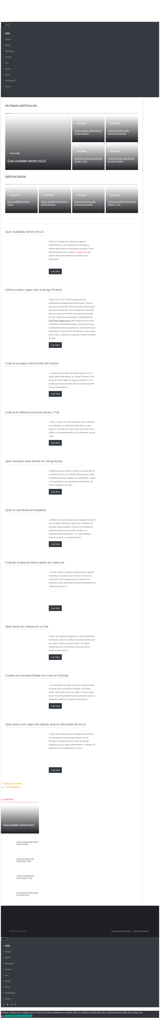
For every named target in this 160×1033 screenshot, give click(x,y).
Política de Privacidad (141, 931)
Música (7, 45)
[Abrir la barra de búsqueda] (2, 94)
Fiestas (8, 39)
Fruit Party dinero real (59, 320)
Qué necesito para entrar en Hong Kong (27, 894)
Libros (7, 74)
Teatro (7, 69)
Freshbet (80, 252)
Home (7, 33)
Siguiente (16, 787)
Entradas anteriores (12, 783)
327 (8, 787)
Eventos (8, 57)
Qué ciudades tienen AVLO (26, 160)
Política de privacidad (22, 1016)
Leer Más (55, 271)
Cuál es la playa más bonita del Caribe (25, 860)
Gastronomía (10, 80)
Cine (6, 63)
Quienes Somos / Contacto (121, 931)
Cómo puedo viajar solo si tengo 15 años (27, 843)
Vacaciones (9, 51)
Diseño (8, 86)
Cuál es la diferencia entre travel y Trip (25, 877)
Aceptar (8, 1016)
